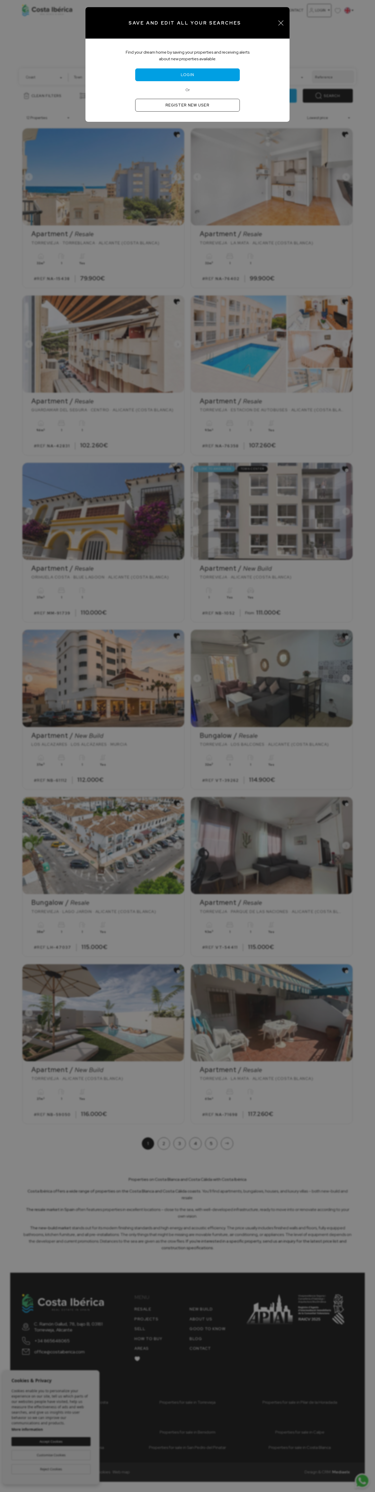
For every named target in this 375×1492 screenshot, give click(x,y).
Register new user (187, 105)
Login (187, 74)
